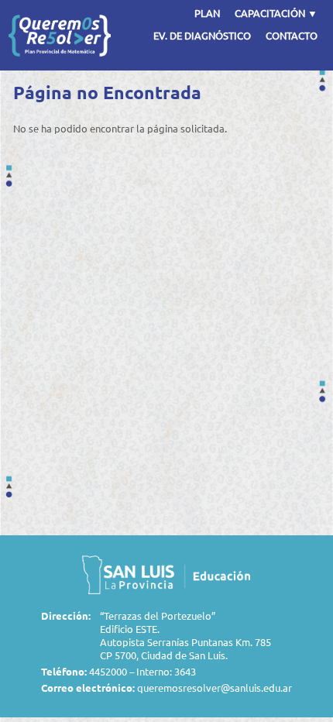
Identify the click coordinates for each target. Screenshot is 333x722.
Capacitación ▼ (276, 12)
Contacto (292, 35)
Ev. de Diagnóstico (202, 35)
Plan (207, 12)
